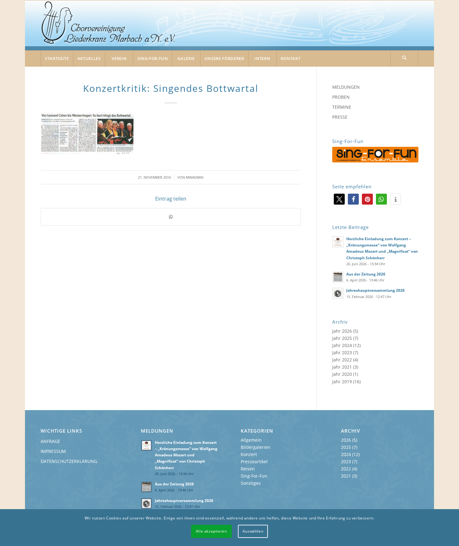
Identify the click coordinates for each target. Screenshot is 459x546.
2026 (347, 331)
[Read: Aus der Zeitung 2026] (337, 277)
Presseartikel (254, 461)
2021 (347, 367)
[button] (339, 199)
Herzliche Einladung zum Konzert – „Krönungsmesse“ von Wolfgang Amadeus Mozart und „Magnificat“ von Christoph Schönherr (186, 455)
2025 (347, 338)
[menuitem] (57, 58)
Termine (341, 107)
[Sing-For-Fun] (375, 154)
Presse (340, 117)
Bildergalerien (255, 447)
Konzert (249, 454)
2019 (347, 382)
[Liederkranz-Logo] (109, 25)
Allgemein (251, 440)
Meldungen (346, 87)
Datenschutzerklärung (69, 461)
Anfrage (50, 441)
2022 (347, 360)
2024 (347, 345)
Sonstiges (251, 483)
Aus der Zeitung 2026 (365, 273)
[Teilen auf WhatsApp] (170, 216)
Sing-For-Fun (254, 476)
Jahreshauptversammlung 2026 (375, 290)
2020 (347, 374)
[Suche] (404, 58)
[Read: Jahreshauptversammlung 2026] (337, 293)
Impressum (53, 451)
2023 (347, 352)
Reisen (248, 469)
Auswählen (253, 531)
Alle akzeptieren (211, 531)
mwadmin (194, 177)
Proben (341, 97)
